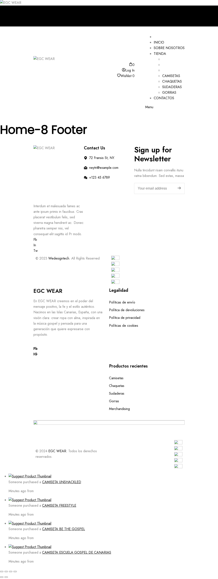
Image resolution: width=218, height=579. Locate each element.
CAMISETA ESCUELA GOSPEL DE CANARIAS (76, 552)
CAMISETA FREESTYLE (59, 505)
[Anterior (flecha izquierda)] (1, 577)
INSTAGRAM (45, 15)
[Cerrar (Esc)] (15, 571)
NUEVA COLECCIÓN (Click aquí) (60, 10)
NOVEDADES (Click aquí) (55, 21)
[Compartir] (10, 571)
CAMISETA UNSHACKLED (61, 482)
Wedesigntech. (59, 258)
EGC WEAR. (57, 451)
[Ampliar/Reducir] (1, 571)
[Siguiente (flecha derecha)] (6, 577)
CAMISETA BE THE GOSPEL (63, 528)
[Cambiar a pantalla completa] (6, 571)
